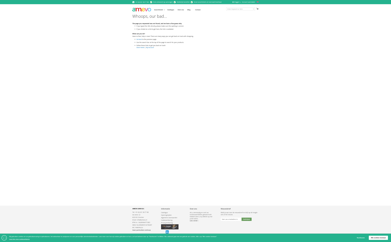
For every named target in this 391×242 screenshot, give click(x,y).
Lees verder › (194, 221)
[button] (258, 2)
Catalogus (164, 212)
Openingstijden (166, 215)
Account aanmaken (248, 2)
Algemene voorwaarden (169, 218)
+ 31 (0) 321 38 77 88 (142, 2)
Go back (139, 39)
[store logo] (141, 9)
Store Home (140, 47)
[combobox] (240, 9)
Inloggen (237, 2)
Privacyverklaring (167, 223)
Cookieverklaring (166, 220)
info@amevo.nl (142, 220)
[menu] (183, 9)
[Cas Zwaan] (169, 229)
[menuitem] (159, 9)
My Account (150, 47)
